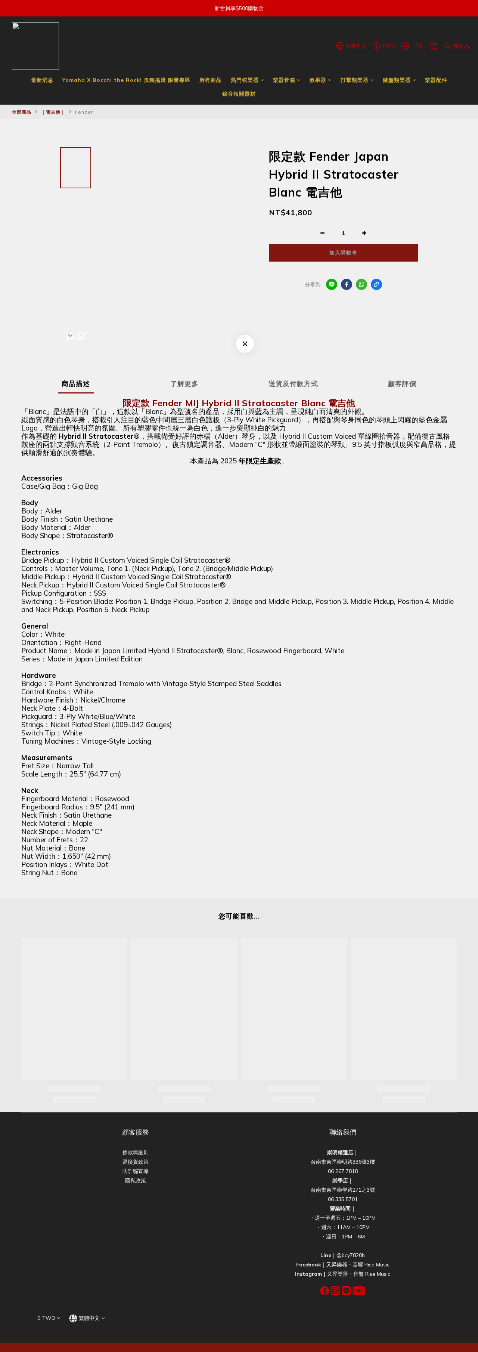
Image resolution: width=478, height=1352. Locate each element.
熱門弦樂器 (245, 80)
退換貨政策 (135, 1161)
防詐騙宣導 (135, 1171)
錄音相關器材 (239, 93)
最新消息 (42, 80)
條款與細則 (135, 1152)
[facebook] (346, 284)
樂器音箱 (284, 80)
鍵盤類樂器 (397, 80)
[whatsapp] (361, 284)
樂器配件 (436, 80)
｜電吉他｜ (53, 112)
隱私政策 (135, 1180)
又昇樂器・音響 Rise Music (357, 1264)
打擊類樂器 (355, 80)
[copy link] (376, 284)
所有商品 (210, 80)
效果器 (318, 80)
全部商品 (21, 112)
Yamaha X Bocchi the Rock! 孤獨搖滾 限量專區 (126, 80)
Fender (84, 112)
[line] (331, 284)
